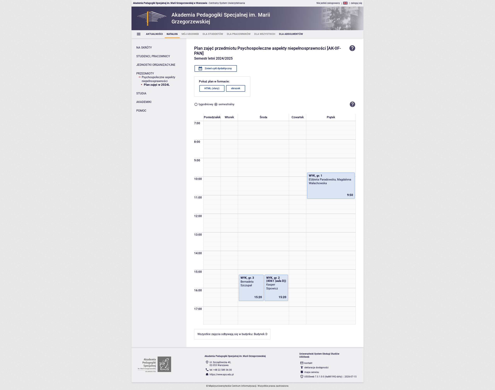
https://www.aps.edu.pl (222, 374)
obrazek (235, 88)
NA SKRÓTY (144, 47)
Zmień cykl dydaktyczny (218, 68)
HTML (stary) (211, 88)
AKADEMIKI (143, 102)
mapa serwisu (311, 372)
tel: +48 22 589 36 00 (221, 370)
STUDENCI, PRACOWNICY (153, 56)
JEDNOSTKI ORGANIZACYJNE (155, 65)
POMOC (141, 110)
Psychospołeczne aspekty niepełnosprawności (158, 79)
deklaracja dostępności (316, 367)
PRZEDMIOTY (145, 73)
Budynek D (260, 334)
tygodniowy (206, 104)
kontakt (308, 363)
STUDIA (141, 93)
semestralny (226, 104)
